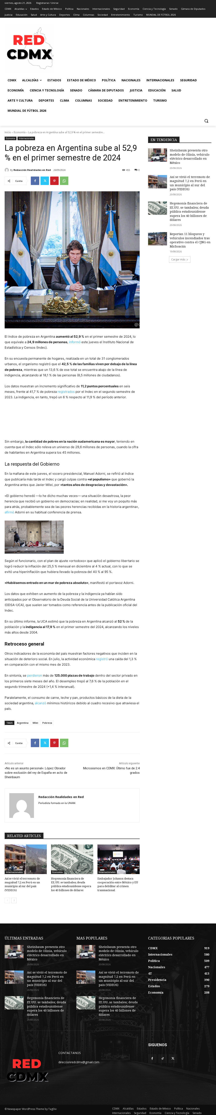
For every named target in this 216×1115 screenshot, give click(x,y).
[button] (206, 121)
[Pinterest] (54, 181)
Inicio (8, 132)
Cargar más (178, 259)
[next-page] (14, 900)
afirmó (9, 512)
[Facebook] (35, 181)
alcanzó (40, 703)
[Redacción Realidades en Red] (7, 170)
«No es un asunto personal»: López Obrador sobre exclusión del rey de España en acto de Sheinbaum (36, 772)
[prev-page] (7, 900)
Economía (20, 132)
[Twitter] (44, 181)
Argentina (22, 722)
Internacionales (26, 138)
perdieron (34, 675)
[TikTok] (162, 1058)
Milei (35, 722)
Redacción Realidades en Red (32, 169)
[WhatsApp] (64, 181)
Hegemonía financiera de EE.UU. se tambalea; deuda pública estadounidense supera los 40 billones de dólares (189, 212)
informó (75, 342)
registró (102, 659)
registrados (66, 392)
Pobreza (47, 722)
